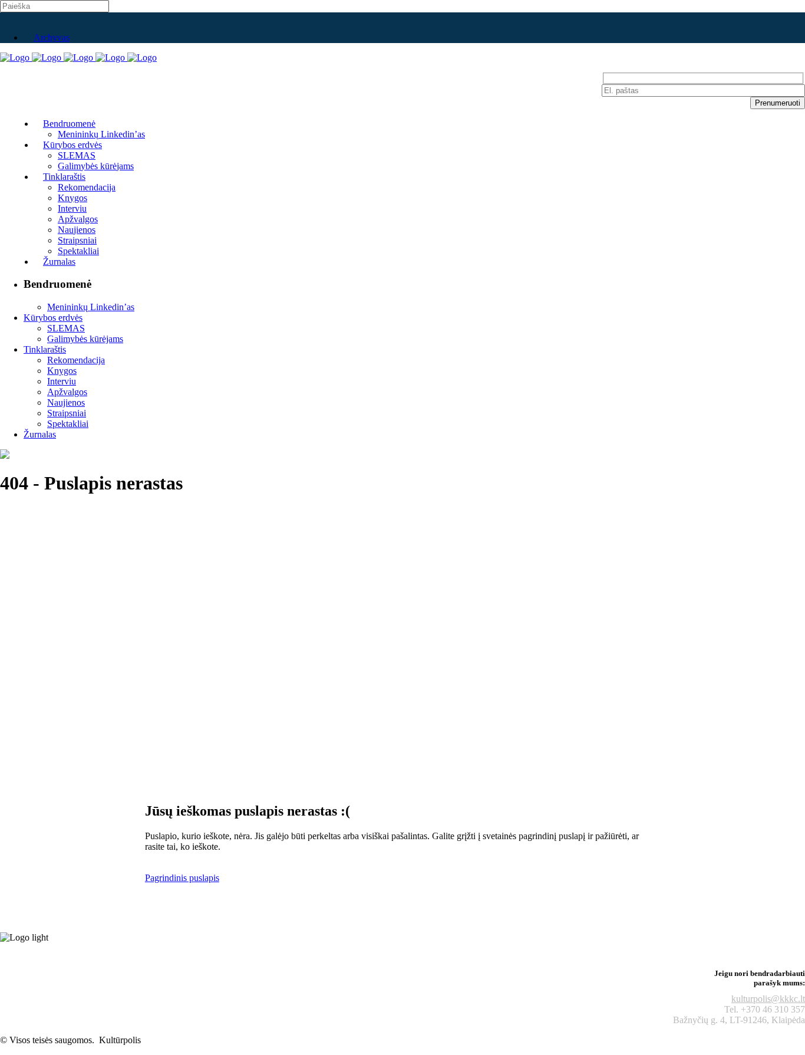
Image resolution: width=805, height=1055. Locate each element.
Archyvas (52, 37)
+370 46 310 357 (773, 1009)
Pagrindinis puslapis (182, 878)
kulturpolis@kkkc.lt (768, 999)
